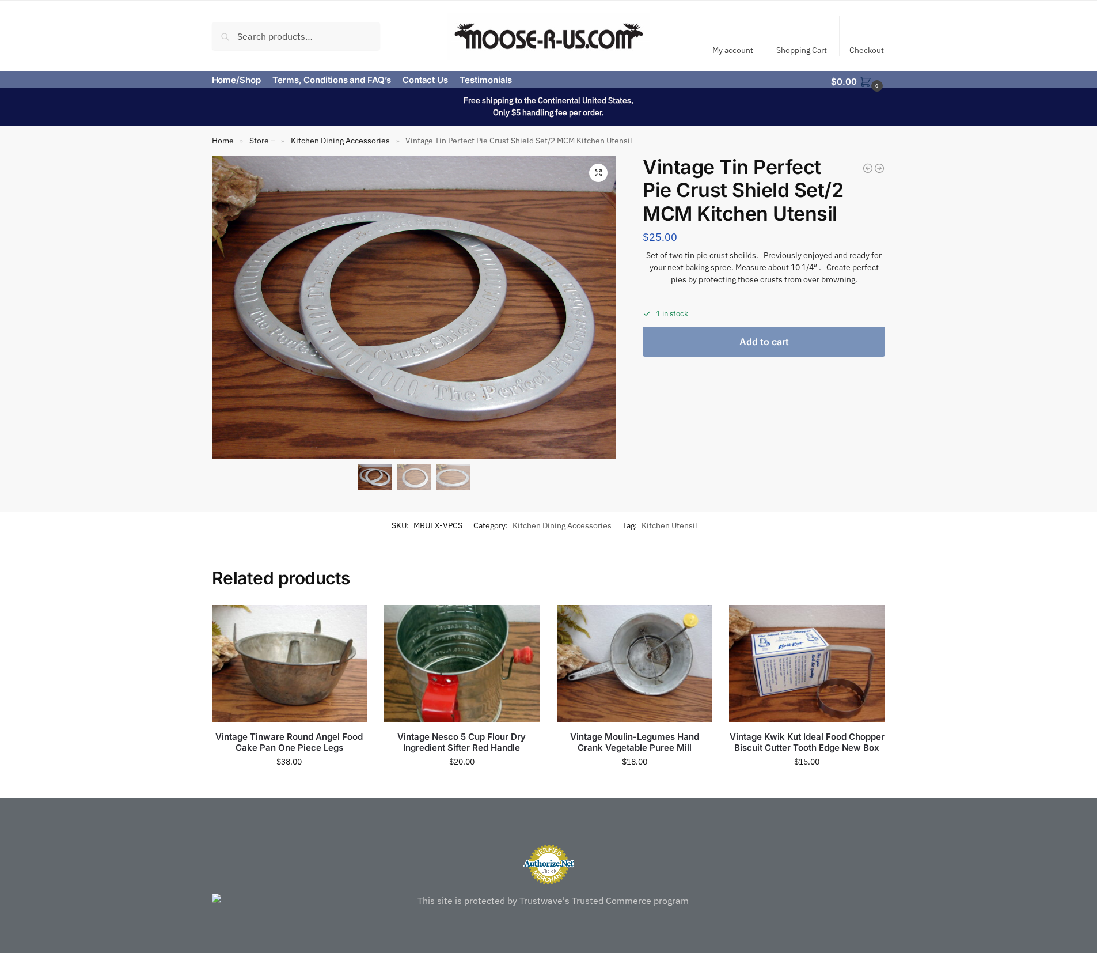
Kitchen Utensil (669, 525)
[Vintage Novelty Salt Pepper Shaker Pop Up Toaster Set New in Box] (879, 168)
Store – (262, 140)
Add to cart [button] (289, 786)
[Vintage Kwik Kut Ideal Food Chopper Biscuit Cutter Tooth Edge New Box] (807, 663)
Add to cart (764, 341)
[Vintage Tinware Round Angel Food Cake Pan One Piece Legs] (289, 663)
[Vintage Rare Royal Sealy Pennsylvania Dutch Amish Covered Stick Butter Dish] (868, 168)
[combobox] (296, 36)
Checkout (866, 50)
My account (732, 50)
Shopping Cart (801, 50)
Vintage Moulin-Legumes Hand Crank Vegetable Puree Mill (634, 742)
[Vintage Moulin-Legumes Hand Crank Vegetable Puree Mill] (634, 663)
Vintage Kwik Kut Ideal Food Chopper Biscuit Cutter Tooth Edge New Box (807, 742)
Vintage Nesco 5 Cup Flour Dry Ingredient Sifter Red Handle (461, 742)
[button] (858, 80)
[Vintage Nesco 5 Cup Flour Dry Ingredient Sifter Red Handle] (462, 663)
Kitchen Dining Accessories (340, 140)
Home (223, 140)
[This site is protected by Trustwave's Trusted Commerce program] (549, 900)
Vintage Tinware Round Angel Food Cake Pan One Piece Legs (289, 742)
